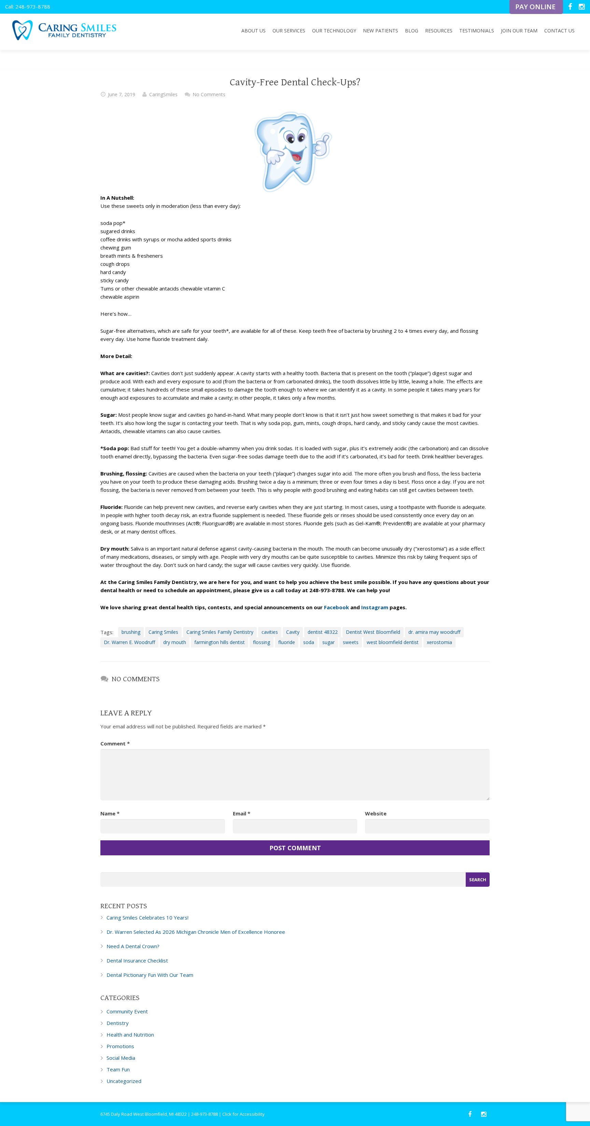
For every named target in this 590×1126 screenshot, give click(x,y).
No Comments (209, 94)
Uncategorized (124, 1081)
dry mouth (174, 642)
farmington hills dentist (219, 642)
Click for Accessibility (243, 1114)
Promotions (120, 1046)
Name (110, 813)
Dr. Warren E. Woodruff (129, 642)
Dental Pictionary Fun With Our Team (150, 974)
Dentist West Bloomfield (373, 632)
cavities (270, 632)
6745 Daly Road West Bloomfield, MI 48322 (143, 1114)
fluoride (286, 642)
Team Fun (118, 1069)
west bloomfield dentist (393, 642)
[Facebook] (571, 7)
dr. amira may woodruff (434, 632)
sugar (328, 642)
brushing (131, 632)
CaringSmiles (163, 94)
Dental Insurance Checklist (137, 960)
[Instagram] (582, 7)
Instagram (374, 607)
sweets (351, 642)
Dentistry (118, 1023)
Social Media (121, 1057)
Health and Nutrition (130, 1034)
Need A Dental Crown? (133, 946)
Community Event (127, 1011)
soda (308, 642)
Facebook (336, 607)
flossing (261, 642)
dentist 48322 (323, 632)
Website (376, 813)
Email (241, 813)
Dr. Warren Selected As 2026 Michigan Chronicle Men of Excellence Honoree (196, 931)
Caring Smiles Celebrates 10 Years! (147, 917)
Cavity (292, 632)
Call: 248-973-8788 (27, 6)
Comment (115, 743)
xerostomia (439, 642)
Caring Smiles (163, 632)
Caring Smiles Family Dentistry (219, 632)
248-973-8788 (204, 1114)
